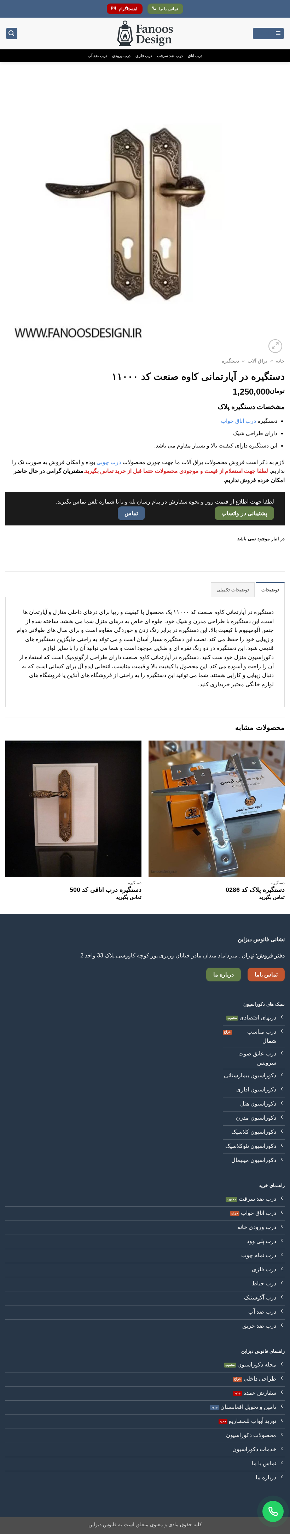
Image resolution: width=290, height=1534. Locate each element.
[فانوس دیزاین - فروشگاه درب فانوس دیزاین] (145, 33)
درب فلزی (143, 56)
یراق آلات (257, 361)
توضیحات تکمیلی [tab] (232, 589)
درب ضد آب (97, 56)
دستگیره (230, 361)
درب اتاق (195, 56)
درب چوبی (109, 462)
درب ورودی (121, 56)
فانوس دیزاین (102, 1524)
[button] (268, 33)
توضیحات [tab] (270, 589)
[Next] (5, 826)
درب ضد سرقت (169, 56)
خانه (280, 361)
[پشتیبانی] (273, 1511)
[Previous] (284, 826)
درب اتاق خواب (238, 421)
